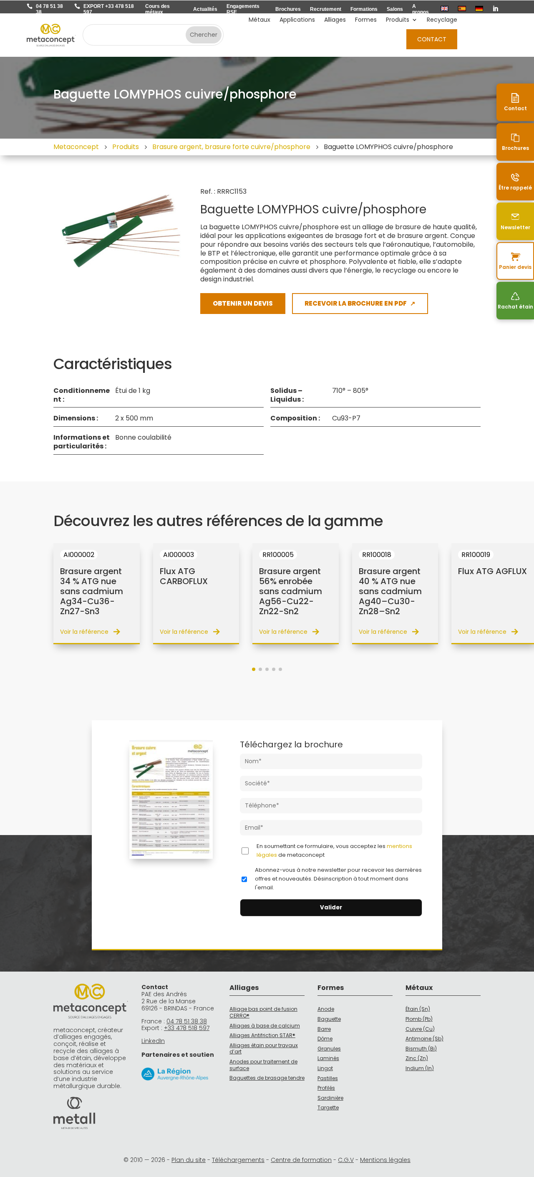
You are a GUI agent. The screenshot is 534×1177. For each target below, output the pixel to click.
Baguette (329, 1019)
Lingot (325, 1068)
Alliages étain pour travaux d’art (263, 1049)
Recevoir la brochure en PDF (360, 303)
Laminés (328, 1058)
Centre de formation (301, 1160)
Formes (366, 20)
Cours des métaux (157, 9)
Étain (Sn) (418, 1008)
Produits (397, 20)
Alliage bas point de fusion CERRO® (263, 1012)
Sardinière (330, 1097)
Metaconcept (76, 147)
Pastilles (327, 1078)
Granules (329, 1048)
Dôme (324, 1038)
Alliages (335, 20)
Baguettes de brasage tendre (267, 1077)
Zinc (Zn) (417, 1058)
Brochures (288, 9)
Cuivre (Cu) (420, 1029)
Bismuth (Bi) (421, 1048)
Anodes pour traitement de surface (263, 1065)
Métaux (259, 20)
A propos (420, 9)
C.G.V (346, 1160)
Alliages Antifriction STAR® (262, 1035)
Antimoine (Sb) (424, 1038)
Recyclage (442, 20)
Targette (328, 1107)
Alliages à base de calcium (264, 1025)
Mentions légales (385, 1160)
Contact (431, 39)
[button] (253, 669)
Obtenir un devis (243, 303)
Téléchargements (238, 1160)
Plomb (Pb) (419, 1019)
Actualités (205, 9)
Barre (324, 1029)
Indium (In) (420, 1068)
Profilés (326, 1087)
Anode (325, 1008)
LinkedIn (153, 1041)
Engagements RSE (243, 9)
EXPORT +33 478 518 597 (108, 9)
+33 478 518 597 (186, 1028)
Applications (297, 20)
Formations (364, 9)
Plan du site (188, 1160)
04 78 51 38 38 (49, 9)
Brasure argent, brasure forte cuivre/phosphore (231, 147)
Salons (395, 9)
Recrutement (325, 9)
